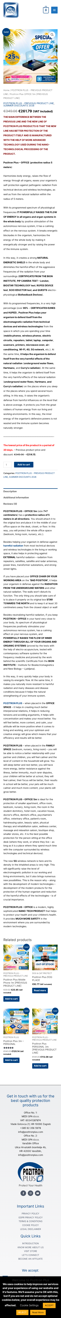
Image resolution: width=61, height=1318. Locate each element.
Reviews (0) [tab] (10, 503)
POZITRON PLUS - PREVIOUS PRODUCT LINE (28, 103)
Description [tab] (10, 491)
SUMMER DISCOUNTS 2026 (18, 105)
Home (6, 90)
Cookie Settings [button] (29, 1305)
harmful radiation (13, 545)
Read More (38, 1312)
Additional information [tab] (16, 497)
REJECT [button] (22, 1312)
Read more (40, 990)
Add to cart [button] (11, 998)
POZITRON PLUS (12, 703)
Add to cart (23, 464)
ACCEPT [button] (49, 1305)
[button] (52, 35)
